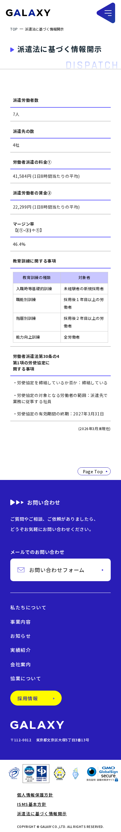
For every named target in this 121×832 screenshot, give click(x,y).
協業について (25, 678)
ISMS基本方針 (31, 804)
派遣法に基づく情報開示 (42, 813)
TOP (14, 28)
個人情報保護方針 (35, 795)
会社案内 (20, 664)
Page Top (93, 471)
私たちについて (28, 607)
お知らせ (20, 635)
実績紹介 (20, 649)
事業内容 (20, 621)
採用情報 (27, 698)
